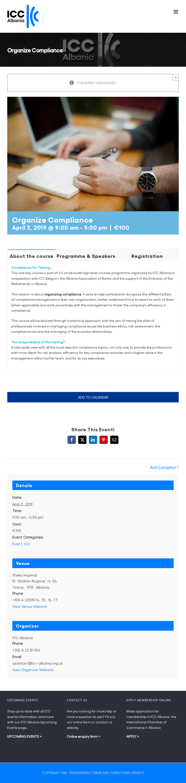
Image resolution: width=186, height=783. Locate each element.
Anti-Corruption (163, 467)
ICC (27, 544)
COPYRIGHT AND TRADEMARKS (65, 773)
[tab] (32, 255)
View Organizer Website (33, 670)
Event (17, 544)
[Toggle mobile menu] (176, 11)
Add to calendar (93, 397)
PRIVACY (138, 773)
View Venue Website (29, 606)
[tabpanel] (93, 315)
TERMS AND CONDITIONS (110, 773)
